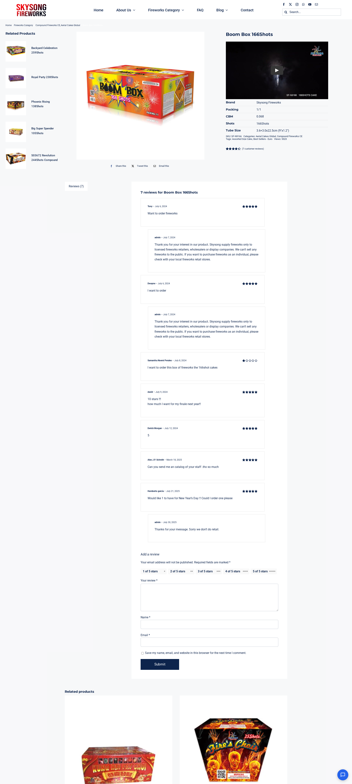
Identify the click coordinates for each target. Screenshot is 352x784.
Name (145, 617)
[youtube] (309, 4)
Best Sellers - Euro (262, 139)
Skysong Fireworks (268, 102)
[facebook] (283, 4)
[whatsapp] (303, 4)
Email (145, 635)
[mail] (316, 4)
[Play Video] (277, 70)
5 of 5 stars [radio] (260, 571)
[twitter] (290, 4)
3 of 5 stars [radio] (205, 571)
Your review (149, 580)
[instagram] (297, 4)
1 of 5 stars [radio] (150, 571)
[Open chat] (342, 774)
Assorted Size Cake (242, 139)
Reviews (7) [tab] (76, 186)
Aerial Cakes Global (266, 136)
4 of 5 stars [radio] (232, 571)
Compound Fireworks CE (289, 136)
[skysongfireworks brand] (30, 3)
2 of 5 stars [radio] (177, 571)
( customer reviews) (253, 148)
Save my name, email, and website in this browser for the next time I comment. (195, 653)
